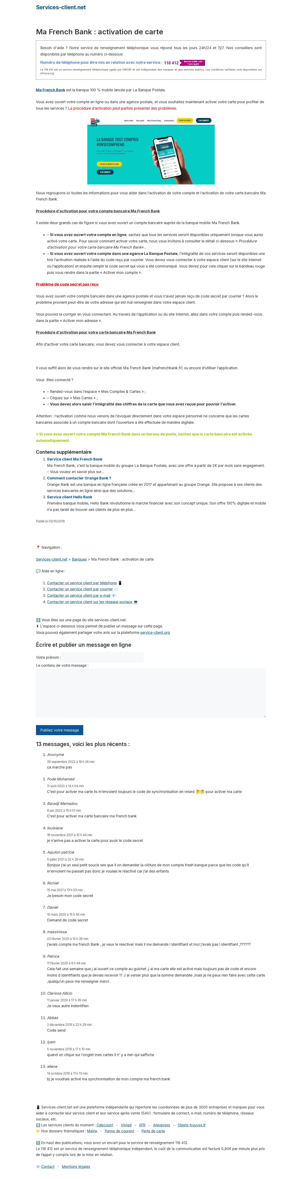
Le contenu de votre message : (62, 665)
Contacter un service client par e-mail (78, 595)
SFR (142, 1125)
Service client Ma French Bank (74, 459)
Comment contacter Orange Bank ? (79, 478)
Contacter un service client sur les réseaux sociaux (89, 602)
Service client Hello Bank (69, 497)
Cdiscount (105, 1125)
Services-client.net (60, 7)
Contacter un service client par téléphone (82, 583)
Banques (79, 559)
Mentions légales (76, 1167)
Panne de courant (119, 1131)
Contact (47, 1167)
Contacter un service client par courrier (80, 589)
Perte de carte (153, 1131)
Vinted (126, 1125)
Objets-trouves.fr (192, 1125)
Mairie (92, 1131)
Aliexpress (161, 1125)
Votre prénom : (48, 657)
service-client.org (155, 632)
